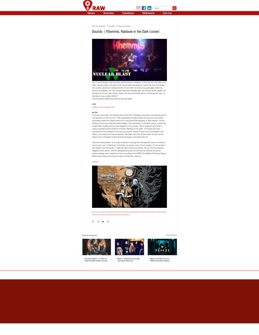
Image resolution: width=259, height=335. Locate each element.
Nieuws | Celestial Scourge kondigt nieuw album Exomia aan (128, 260)
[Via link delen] (108, 221)
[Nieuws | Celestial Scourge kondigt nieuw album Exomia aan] (129, 247)
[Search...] (174, 8)
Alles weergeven (171, 235)
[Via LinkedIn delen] (103, 221)
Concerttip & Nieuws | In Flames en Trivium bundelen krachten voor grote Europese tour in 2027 (96, 260)
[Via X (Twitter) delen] (98, 221)
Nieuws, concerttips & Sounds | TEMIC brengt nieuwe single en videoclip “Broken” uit (160, 260)
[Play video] (129, 60)
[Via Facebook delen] (93, 221)
